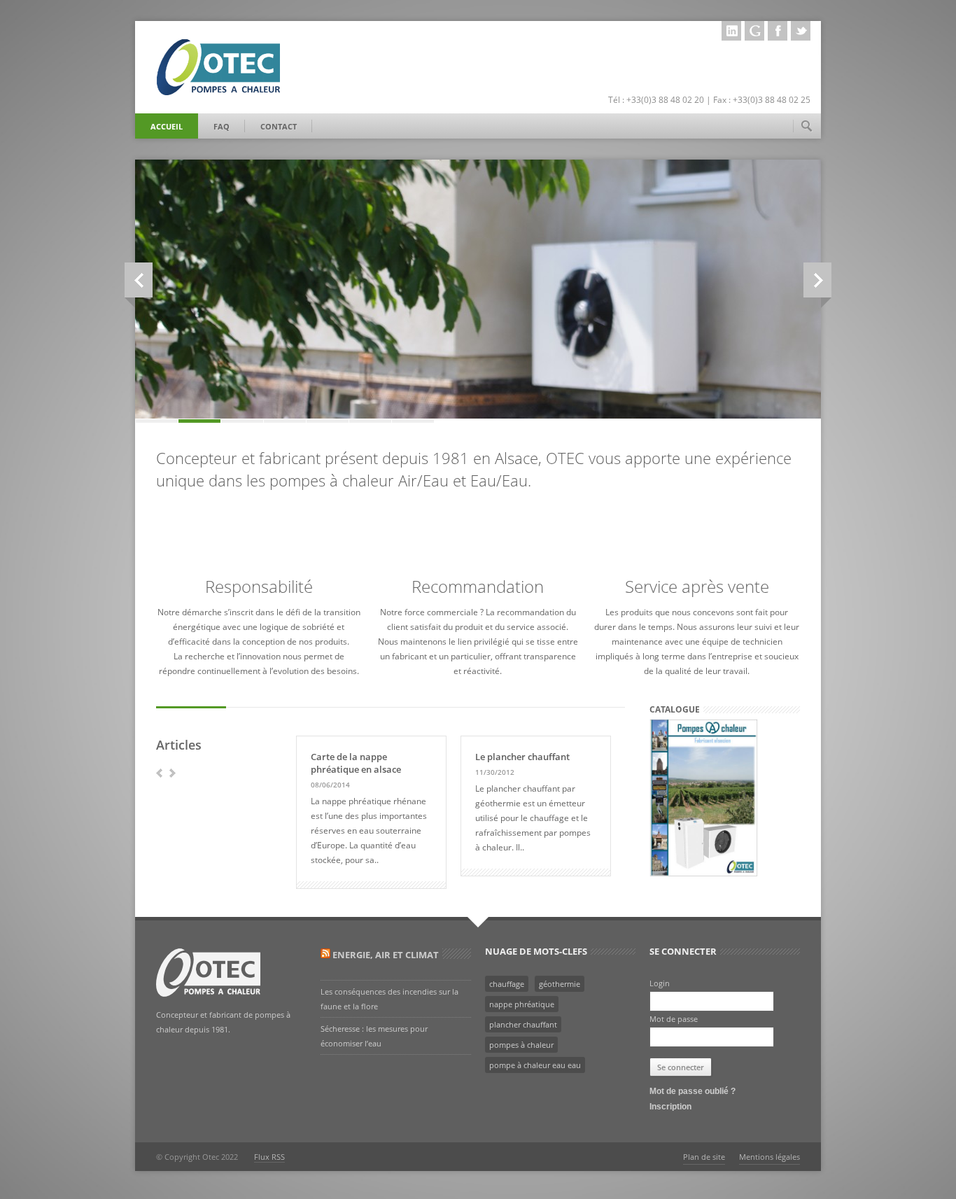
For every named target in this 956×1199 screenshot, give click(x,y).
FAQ (221, 126)
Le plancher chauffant (522, 756)
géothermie (559, 984)
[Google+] (754, 31)
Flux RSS (269, 1156)
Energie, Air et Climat (385, 954)
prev (159, 773)
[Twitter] (800, 31)
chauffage (506, 984)
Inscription (670, 1107)
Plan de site (704, 1156)
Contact (278, 126)
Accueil (166, 126)
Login (659, 983)
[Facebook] (777, 31)
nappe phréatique (521, 1004)
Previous (139, 279)
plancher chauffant (523, 1024)
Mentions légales (769, 1156)
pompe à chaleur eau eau (535, 1065)
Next (817, 279)
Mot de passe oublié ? (692, 1091)
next (172, 773)
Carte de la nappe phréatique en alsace (356, 763)
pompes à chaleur (521, 1044)
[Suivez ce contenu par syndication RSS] (325, 954)
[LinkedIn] (731, 31)
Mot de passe (673, 1019)
